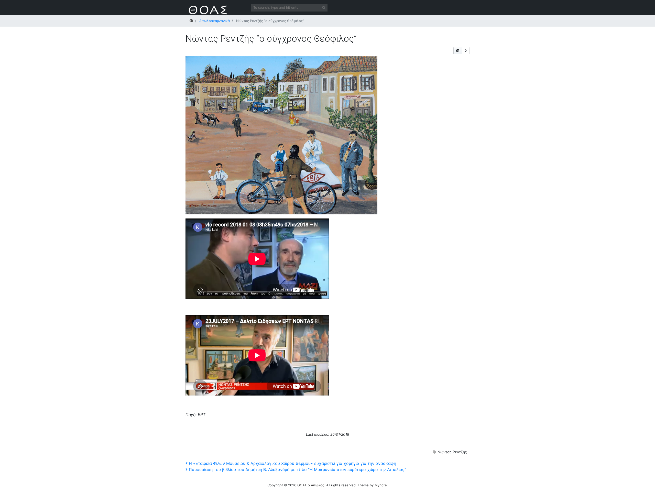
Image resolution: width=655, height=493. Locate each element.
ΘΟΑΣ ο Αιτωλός (310, 485)
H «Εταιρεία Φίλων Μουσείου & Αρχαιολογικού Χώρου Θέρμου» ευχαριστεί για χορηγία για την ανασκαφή (292, 463)
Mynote (381, 485)
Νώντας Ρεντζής (452, 452)
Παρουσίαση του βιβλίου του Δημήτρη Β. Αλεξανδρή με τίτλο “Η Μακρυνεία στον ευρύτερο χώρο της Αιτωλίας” (297, 469)
